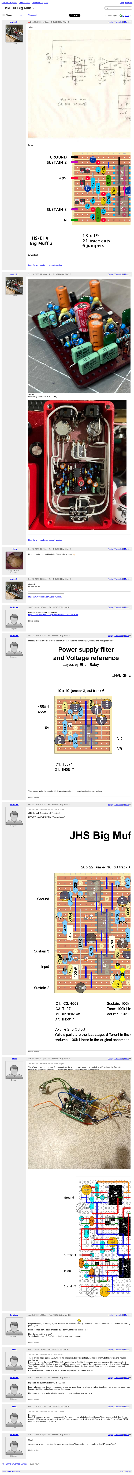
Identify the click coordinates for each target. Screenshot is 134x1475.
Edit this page (126, 1471)
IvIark (14, 549)
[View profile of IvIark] (14, 567)
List (20, 15)
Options (125, 15)
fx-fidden (14, 607)
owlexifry (14, 22)
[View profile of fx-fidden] (14, 626)
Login (122, 3)
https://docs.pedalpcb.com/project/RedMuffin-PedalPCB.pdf (53, 615)
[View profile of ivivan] (14, 1077)
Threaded (32, 15)
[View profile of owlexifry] (14, 40)
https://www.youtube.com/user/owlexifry (45, 265)
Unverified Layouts (40, 3)
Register (128, 3)
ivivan (14, 1059)
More (126, 22)
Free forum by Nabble (11, 1471)
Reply (110, 22)
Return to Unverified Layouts (15, 1464)
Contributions (24, 3)
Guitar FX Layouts (9, 3)
